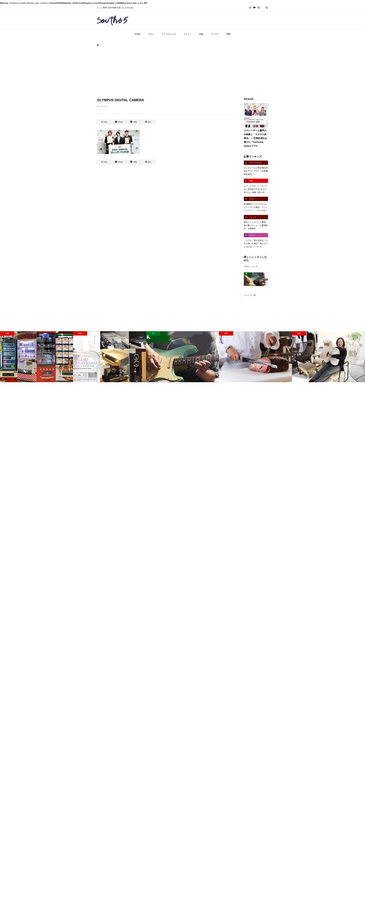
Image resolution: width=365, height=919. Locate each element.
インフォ (215, 34)
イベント (187, 34)
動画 (229, 34)
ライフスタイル (169, 34)
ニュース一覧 (250, 295)
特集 (201, 34)
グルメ (151, 34)
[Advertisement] (182, 72)
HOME (137, 34)
